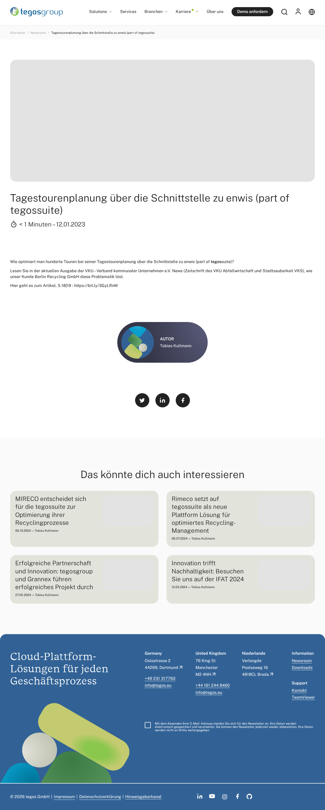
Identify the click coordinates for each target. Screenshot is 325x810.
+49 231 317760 (160, 678)
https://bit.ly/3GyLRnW (96, 285)
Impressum (64, 796)
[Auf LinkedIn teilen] (162, 400)
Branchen (153, 12)
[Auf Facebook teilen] (183, 400)
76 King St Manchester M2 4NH (207, 667)
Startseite (18, 33)
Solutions (98, 12)
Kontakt (299, 690)
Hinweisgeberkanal (143, 796)
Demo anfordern (252, 11)
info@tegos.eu (158, 685)
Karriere (183, 11)
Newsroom (38, 33)
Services (128, 11)
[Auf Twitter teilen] (142, 400)
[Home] (36, 11)
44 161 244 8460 (214, 685)
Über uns (215, 11)
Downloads (302, 667)
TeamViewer (303, 697)
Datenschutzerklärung (100, 796)
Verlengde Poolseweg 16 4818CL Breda (255, 667)
